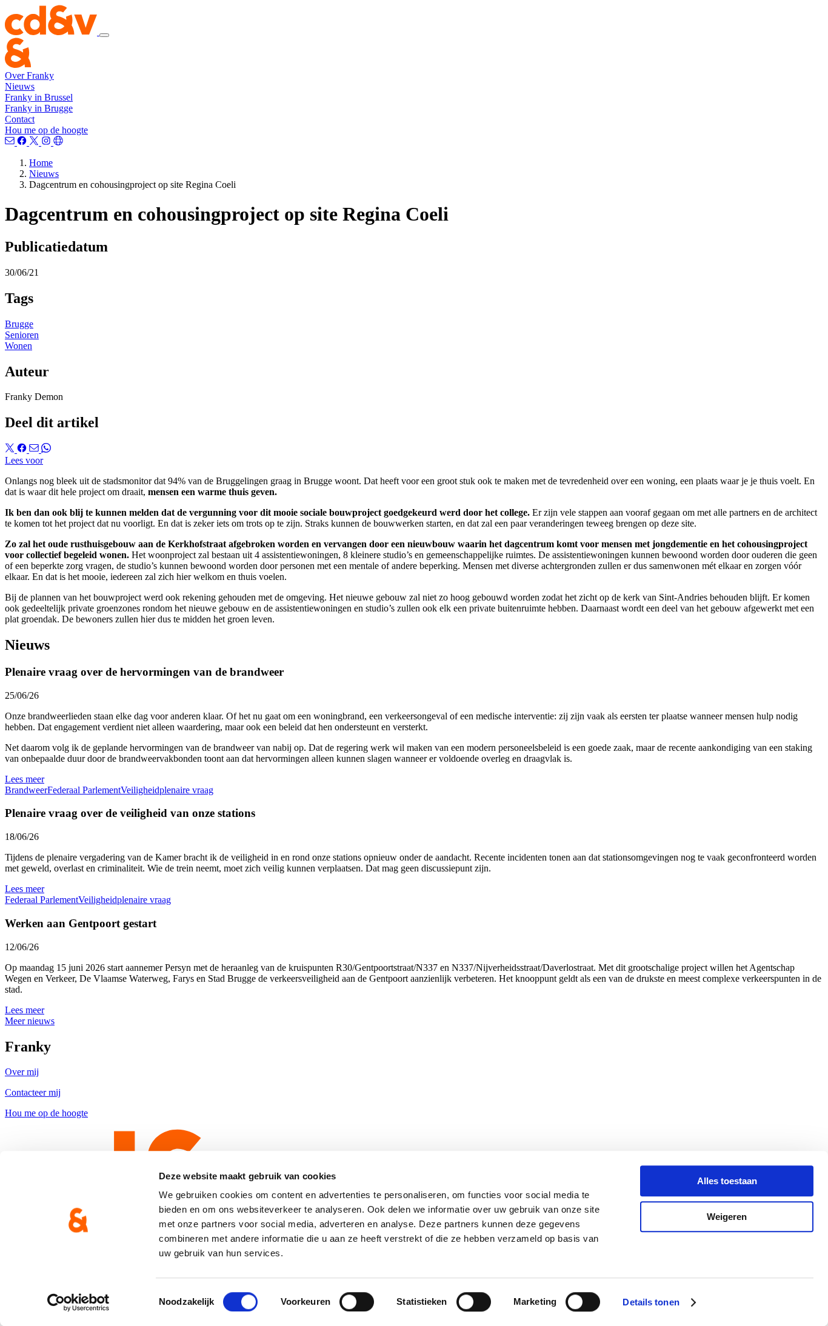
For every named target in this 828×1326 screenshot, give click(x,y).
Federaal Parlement (84, 790)
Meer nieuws (30, 1021)
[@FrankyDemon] (35, 142)
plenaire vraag (186, 790)
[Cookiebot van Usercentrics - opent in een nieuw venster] (78, 1302)
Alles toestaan (727, 1181)
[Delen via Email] (35, 449)
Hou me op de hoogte (46, 130)
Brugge (19, 324)
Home (41, 163)
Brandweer (26, 790)
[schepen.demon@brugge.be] (11, 142)
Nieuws (20, 86)
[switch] (356, 1301)
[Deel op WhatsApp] (46, 449)
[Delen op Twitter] (11, 449)
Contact (20, 119)
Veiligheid (140, 790)
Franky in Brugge (39, 108)
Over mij (22, 1072)
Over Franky (29, 75)
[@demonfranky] (23, 142)
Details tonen (651, 1302)
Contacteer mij (33, 1092)
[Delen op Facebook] (23, 449)
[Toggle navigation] (104, 35)
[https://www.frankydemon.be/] (58, 142)
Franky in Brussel (39, 97)
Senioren (22, 335)
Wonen (18, 346)
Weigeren (727, 1216)
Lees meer (24, 779)
